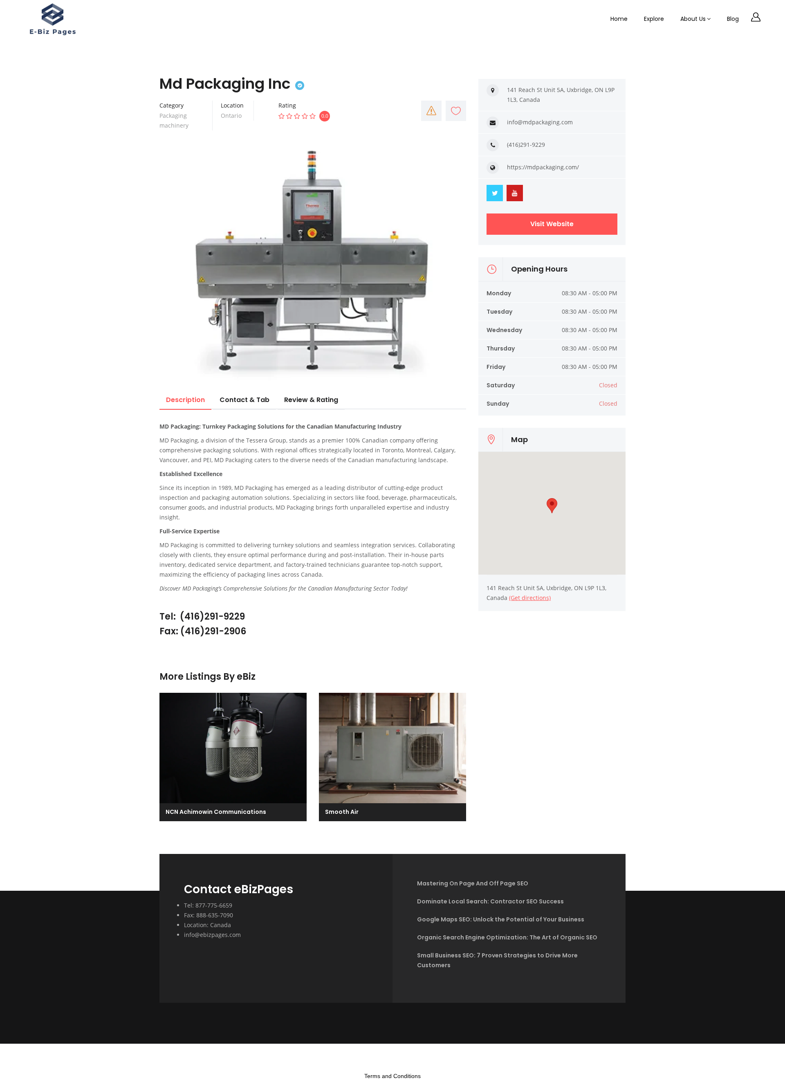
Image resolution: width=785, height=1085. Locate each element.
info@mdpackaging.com (540, 122)
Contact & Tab (244, 399)
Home (619, 19)
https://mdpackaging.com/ (543, 167)
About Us (693, 19)
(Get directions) (530, 598)
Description (185, 399)
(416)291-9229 (526, 144)
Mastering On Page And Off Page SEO (472, 883)
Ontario (231, 115)
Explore (654, 19)
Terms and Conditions (392, 1076)
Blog (733, 19)
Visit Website (552, 224)
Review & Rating (311, 399)
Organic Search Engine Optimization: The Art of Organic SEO (507, 937)
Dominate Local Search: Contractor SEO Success (490, 901)
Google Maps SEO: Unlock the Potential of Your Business (500, 919)
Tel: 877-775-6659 (208, 905)
